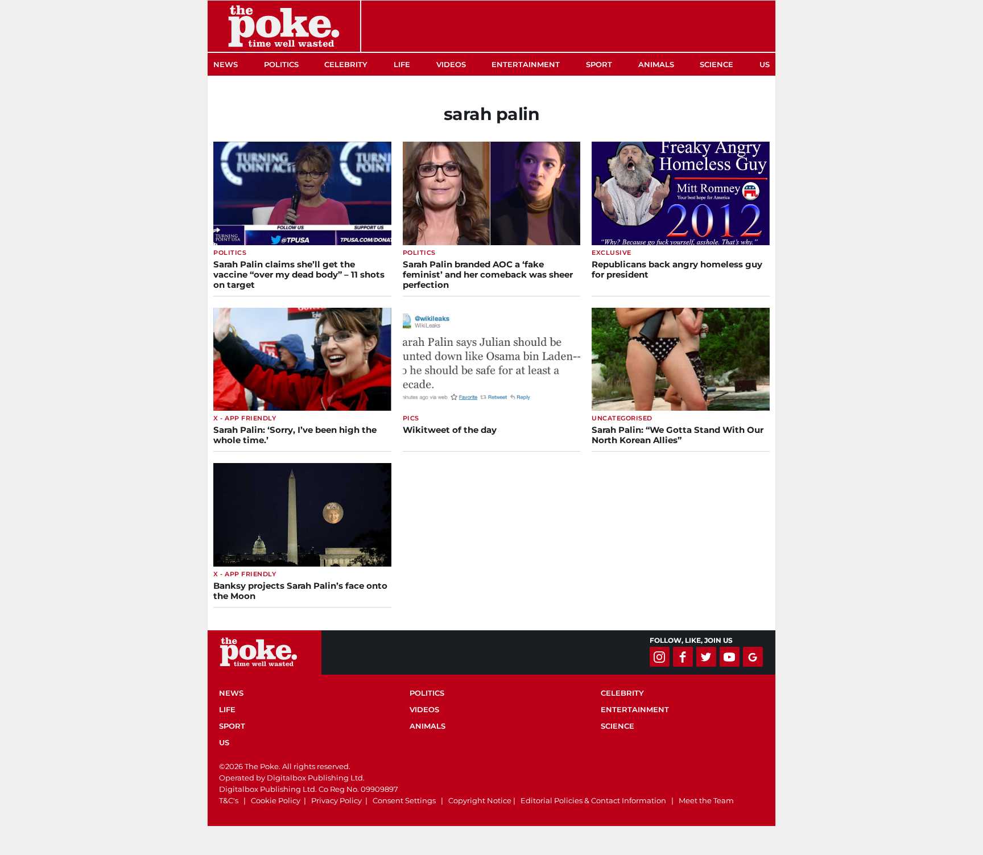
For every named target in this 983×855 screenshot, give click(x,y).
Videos (451, 64)
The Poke (284, 26)
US (764, 64)
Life (402, 64)
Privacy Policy (336, 800)
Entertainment (525, 64)
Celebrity (345, 64)
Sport (599, 64)
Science (716, 64)
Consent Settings (404, 800)
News (225, 64)
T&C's (228, 800)
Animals (656, 64)
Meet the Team (706, 800)
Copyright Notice (479, 800)
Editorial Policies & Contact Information (593, 800)
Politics (281, 64)
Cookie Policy (275, 800)
